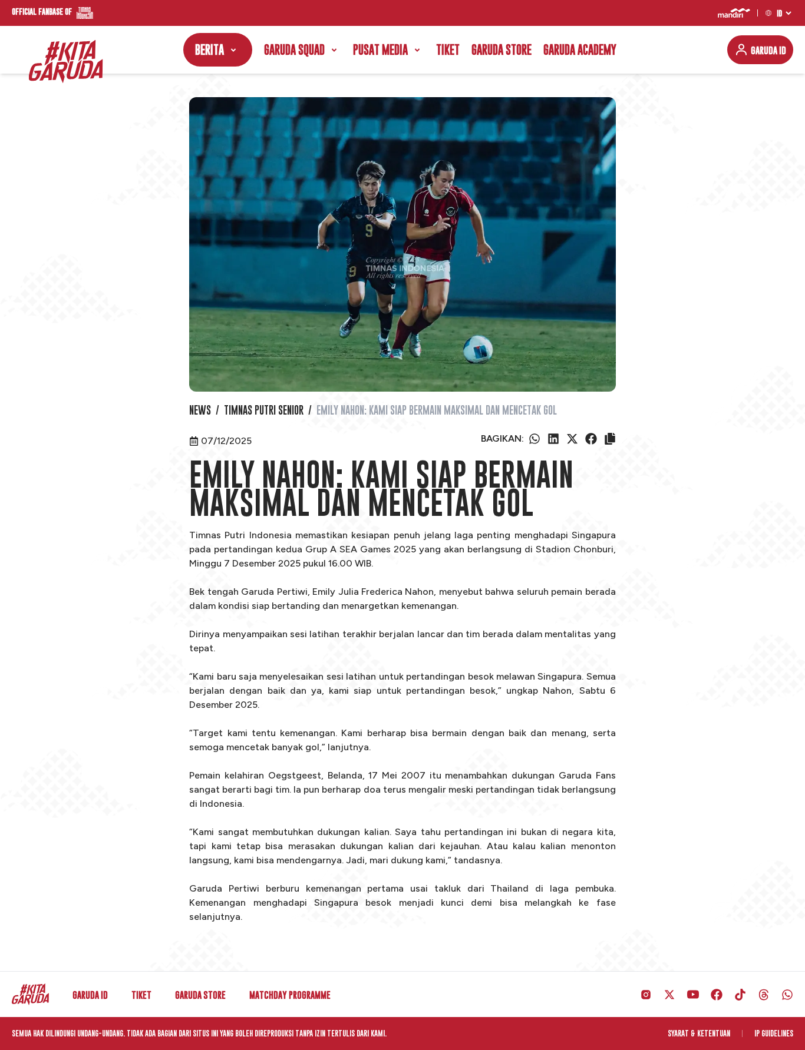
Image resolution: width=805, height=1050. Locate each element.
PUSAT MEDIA (380, 50)
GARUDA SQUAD (294, 50)
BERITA (209, 50)
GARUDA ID (768, 50)
